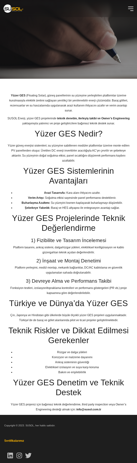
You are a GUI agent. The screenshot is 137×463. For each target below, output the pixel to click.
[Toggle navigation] (130, 9)
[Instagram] (19, 455)
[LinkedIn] (10, 455)
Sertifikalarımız (14, 440)
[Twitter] (28, 455)
